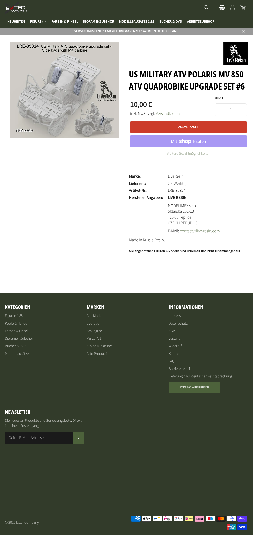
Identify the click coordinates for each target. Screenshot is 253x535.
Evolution (94, 323)
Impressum (177, 315)
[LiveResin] (235, 64)
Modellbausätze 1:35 (136, 21)
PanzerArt (94, 338)
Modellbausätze (17, 353)
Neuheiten (16, 21)
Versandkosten (168, 113)
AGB (172, 331)
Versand (175, 338)
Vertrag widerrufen (194, 387)
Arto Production (99, 353)
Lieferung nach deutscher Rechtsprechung (200, 376)
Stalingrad (94, 331)
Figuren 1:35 (14, 315)
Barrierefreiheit (180, 368)
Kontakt (175, 353)
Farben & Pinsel (65, 21)
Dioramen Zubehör (19, 338)
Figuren (37, 21)
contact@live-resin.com (200, 231)
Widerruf (175, 346)
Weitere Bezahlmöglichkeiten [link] (188, 153)
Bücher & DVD (170, 21)
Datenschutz (178, 323)
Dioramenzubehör (98, 21)
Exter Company (27, 522)
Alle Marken (95, 315)
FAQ (172, 361)
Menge (219, 98)
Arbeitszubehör (200, 21)
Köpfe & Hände (16, 323)
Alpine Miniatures (99, 346)
